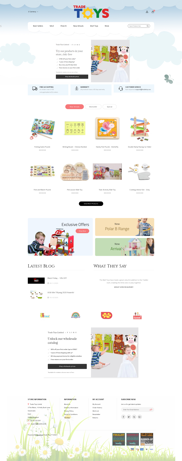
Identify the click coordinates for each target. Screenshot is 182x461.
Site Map (67, 418)
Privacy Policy (69, 411)
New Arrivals (78, 26)
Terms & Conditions (71, 414)
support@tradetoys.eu (143, 89)
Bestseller (93, 106)
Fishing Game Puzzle (42, 147)
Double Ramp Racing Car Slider (139, 147)
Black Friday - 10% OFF (57, 278)
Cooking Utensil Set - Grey (140, 189)
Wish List (96, 411)
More (107, 26)
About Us (67, 404)
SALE (52, 26)
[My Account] (147, 12)
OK (151, 409)
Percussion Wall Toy (74, 189)
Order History (97, 407)
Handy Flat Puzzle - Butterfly (107, 147)
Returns (95, 418)
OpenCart (40, 435)
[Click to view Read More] (39, 280)
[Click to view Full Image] (33, 280)
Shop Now (82, 231)
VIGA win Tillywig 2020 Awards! (61, 292)
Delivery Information (71, 407)
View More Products (91, 203)
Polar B (64, 26)
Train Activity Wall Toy (107, 189)
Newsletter (96, 414)
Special (109, 106)
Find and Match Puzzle (42, 189)
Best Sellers (38, 26)
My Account (96, 404)
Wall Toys (94, 26)
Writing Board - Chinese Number (75, 147)
